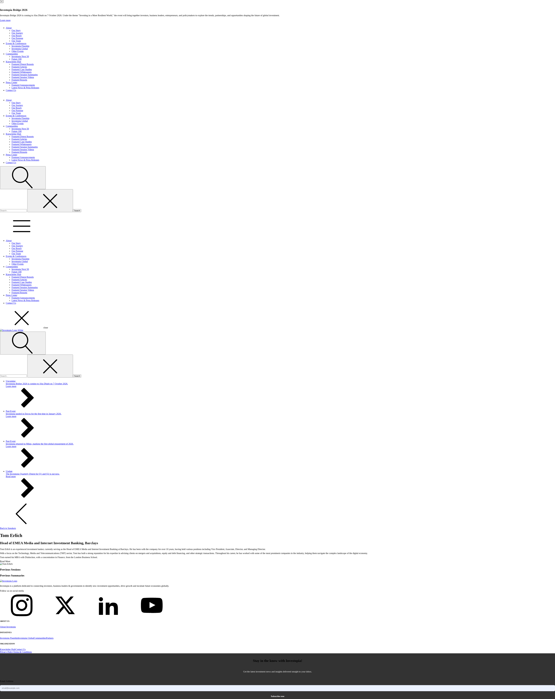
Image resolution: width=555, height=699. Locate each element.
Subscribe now (277, 696)
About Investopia (8, 627)
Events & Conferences (16, 43)
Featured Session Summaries (25, 74)
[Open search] (23, 177)
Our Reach (17, 35)
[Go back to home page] (8, 581)
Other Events (18, 51)
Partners (49, 638)
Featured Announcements (23, 85)
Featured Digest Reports (23, 64)
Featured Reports (19, 80)
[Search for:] (13, 210)
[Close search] (50, 200)
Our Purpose (17, 38)
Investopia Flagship (20, 46)
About (9, 28)
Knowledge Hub (13, 61)
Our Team (16, 41)
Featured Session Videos (23, 77)
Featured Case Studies (22, 69)
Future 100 (17, 59)
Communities (12, 54)
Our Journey (17, 33)
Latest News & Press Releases (25, 87)
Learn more (5, 20)
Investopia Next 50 (20, 56)
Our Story (16, 30)
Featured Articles (19, 67)
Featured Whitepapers (22, 72)
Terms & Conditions (22, 652)
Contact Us (11, 90)
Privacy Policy (6, 652)
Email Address (6, 681)
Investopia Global (20, 48)
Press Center (11, 82)
